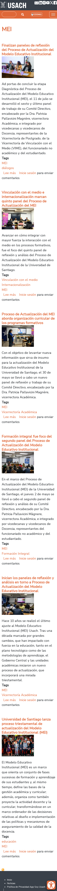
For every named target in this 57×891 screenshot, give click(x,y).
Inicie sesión (27, 173)
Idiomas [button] (37, 14)
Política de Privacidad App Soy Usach (26, 886)
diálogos (8, 168)
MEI (4, 163)
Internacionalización (16, 284)
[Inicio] (13, 5)
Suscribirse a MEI (3, 870)
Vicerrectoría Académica (19, 412)
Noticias (11, 883)
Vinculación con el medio (20, 279)
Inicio (9, 879)
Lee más (9, 173)
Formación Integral (16, 553)
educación (9, 841)
